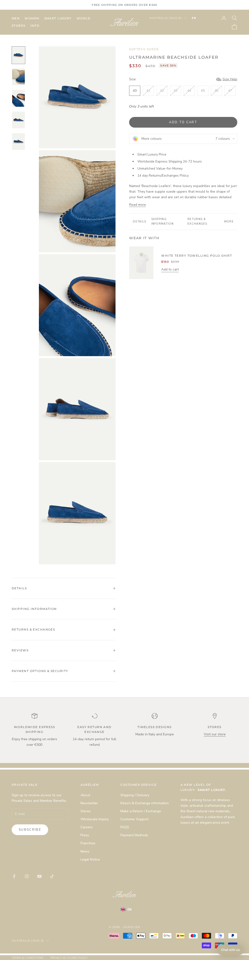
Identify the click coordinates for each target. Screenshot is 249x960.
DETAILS (139, 221)
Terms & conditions (27, 957)
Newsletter (89, 803)
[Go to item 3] (18, 98)
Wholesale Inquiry (94, 819)
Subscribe (30, 830)
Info (35, 25)
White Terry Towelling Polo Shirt (196, 255)
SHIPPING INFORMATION (162, 221)
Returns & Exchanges (197, 221)
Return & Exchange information (144, 803)
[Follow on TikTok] (52, 876)
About (85, 795)
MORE (229, 221)
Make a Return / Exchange (140, 811)
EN (194, 18)
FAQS (124, 827)
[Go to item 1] (18, 55)
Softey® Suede (144, 49)
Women (32, 18)
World (83, 18)
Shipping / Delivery (134, 795)
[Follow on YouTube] (39, 876)
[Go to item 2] (18, 77)
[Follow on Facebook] (14, 876)
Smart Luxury (58, 18)
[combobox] (201, 18)
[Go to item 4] (18, 120)
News (84, 851)
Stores (19, 25)
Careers (86, 827)
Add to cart (183, 122)
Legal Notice (90, 859)
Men (16, 18)
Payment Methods (134, 835)
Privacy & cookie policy (69, 957)
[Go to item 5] (18, 141)
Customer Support (134, 819)
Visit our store (215, 734)
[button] (230, 949)
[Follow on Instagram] (26, 876)
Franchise (87, 843)
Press (84, 835)
